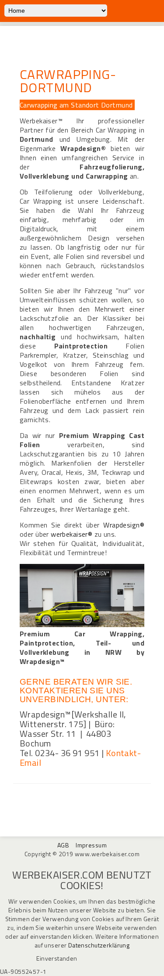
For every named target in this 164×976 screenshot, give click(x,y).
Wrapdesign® (123, 525)
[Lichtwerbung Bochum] (82, 624)
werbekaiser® (71, 534)
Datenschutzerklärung (98, 945)
